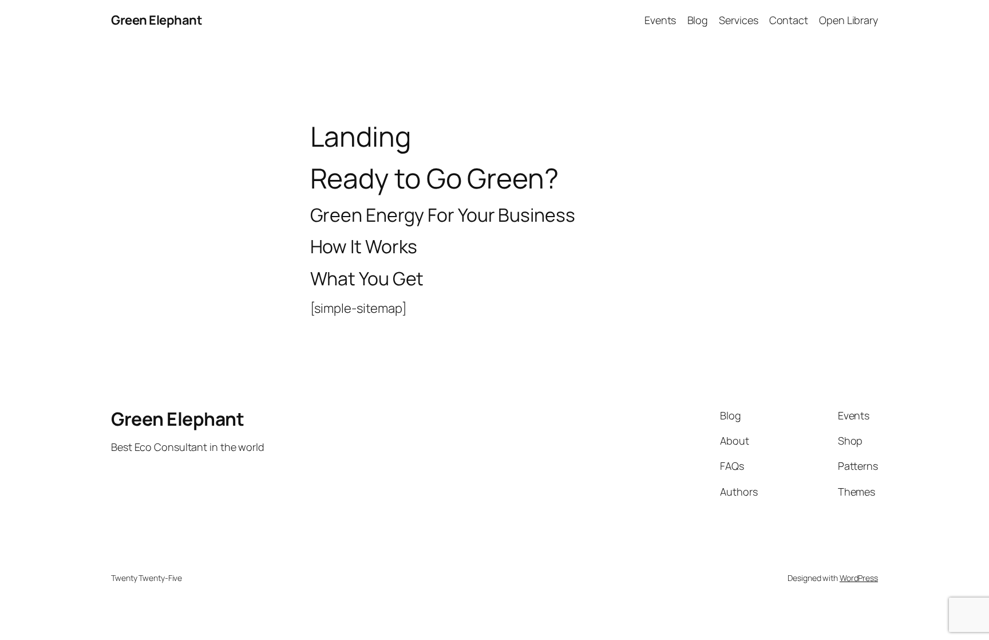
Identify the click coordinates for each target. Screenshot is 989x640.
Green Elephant (156, 20)
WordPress (859, 577)
